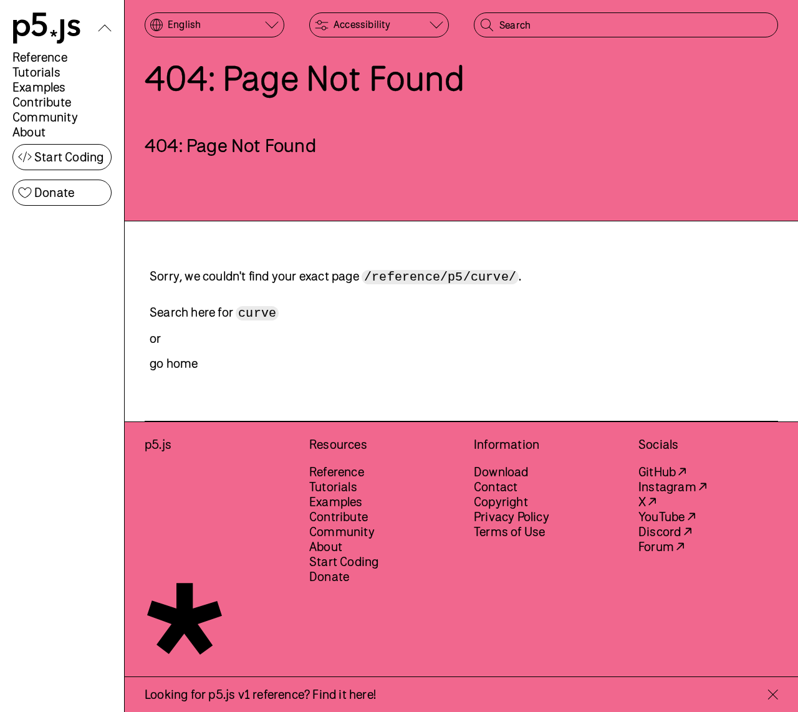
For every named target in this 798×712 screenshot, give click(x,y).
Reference (39, 57)
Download (501, 471)
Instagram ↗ (672, 486)
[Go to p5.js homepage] (46, 28)
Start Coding (68, 157)
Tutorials (36, 72)
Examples (39, 87)
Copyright (501, 501)
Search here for (213, 312)
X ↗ (647, 501)
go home (174, 363)
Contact (495, 486)
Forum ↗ (661, 546)
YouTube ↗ (666, 516)
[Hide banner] (772, 694)
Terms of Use (509, 531)
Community (45, 117)
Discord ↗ (664, 531)
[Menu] (105, 28)
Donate (54, 192)
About (29, 132)
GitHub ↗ (662, 471)
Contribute (41, 102)
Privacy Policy (511, 516)
